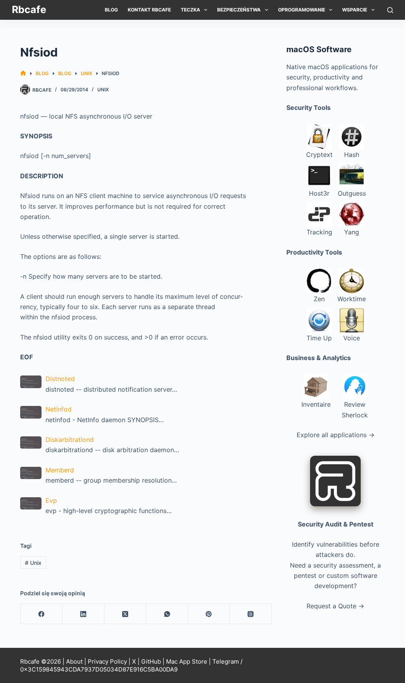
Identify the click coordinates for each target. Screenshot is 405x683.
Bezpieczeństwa (239, 10)
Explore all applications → (336, 435)
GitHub (151, 661)
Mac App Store (186, 661)
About (74, 661)
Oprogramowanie (301, 10)
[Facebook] (41, 614)
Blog (111, 10)
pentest (305, 575)
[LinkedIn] (83, 614)
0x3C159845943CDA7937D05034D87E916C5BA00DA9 (99, 669)
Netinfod (58, 409)
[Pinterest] (209, 614)
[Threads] (251, 614)
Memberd (59, 470)
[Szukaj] (390, 10)
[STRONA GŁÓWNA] (23, 73)
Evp (51, 500)
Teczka (190, 10)
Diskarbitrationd (69, 439)
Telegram (225, 661)
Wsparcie (354, 10)
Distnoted (60, 379)
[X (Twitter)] (125, 614)
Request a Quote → (335, 606)
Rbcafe (29, 9)
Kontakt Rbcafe (149, 10)
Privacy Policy (107, 661)
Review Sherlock (355, 409)
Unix (103, 89)
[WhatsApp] (167, 614)
